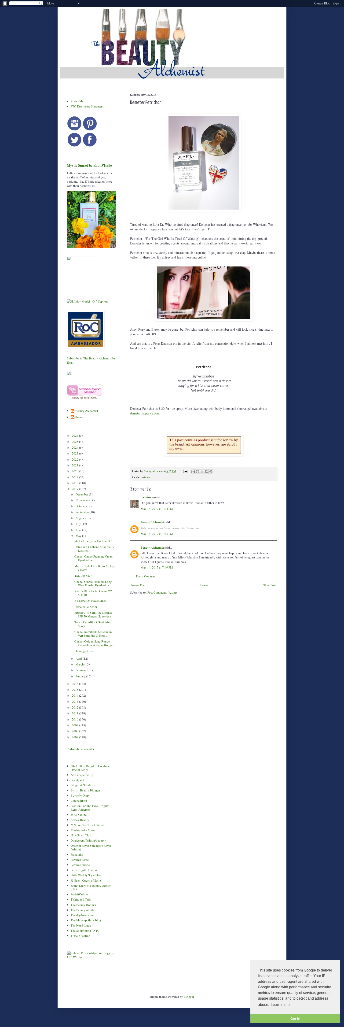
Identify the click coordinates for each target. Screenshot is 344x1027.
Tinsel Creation (80, 936)
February (82, 670)
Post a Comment (146, 576)
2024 (75, 447)
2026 (75, 435)
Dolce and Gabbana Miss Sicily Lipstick (94, 549)
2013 (75, 701)
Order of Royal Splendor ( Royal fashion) (91, 847)
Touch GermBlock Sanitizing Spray (92, 624)
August (80, 518)
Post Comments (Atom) (162, 592)
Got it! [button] (295, 1018)
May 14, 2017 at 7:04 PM (157, 508)
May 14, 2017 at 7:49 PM (157, 567)
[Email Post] (185, 471)
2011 (75, 713)
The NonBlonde (81, 925)
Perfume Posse (80, 859)
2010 (75, 719)
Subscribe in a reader (81, 749)
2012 (75, 707)
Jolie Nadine (79, 815)
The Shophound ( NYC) (85, 930)
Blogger (189, 996)
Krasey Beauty (80, 820)
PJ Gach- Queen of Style (86, 880)
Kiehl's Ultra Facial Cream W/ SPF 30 (93, 593)
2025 (75, 442)
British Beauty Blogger (85, 790)
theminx (146, 497)
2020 (75, 471)
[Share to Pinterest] (211, 471)
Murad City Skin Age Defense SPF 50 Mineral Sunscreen (93, 614)
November (82, 500)
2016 (75, 684)
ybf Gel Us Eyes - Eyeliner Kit (93, 541)
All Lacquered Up (82, 775)
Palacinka (77, 854)
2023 (75, 453)
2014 (75, 695)
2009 (75, 725)
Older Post (269, 585)
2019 (75, 477)
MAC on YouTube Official (87, 825)
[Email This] (193, 471)
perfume (145, 477)
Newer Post (138, 585)
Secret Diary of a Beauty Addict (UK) (91, 887)
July (79, 524)
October (81, 506)
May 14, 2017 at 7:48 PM (157, 534)
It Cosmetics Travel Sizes (90, 600)
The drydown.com (82, 915)
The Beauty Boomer (83, 905)
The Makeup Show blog (86, 920)
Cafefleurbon (79, 800)
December (82, 494)
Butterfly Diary (80, 795)
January (81, 676)
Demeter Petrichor (85, 607)
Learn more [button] (280, 1005)
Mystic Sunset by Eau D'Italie (89, 165)
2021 (75, 465)
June (79, 530)
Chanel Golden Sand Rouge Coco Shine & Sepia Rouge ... (94, 643)
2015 (75, 689)
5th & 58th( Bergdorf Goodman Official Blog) (90, 768)
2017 (75, 489)
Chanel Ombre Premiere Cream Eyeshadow (93, 558)
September (83, 512)
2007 (75, 737)
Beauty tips (77, 398)
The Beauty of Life (83, 910)
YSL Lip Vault (83, 575)
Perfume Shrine (80, 865)
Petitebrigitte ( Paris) (84, 870)
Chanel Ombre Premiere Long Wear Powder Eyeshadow (93, 583)
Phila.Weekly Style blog (86, 875)
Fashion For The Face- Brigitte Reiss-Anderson (90, 808)
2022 (75, 459)
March (80, 664)
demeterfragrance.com (145, 413)
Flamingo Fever (84, 651)
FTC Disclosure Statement (87, 106)
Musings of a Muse (83, 830)
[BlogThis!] (197, 471)
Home (204, 585)
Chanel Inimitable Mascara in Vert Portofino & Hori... (93, 634)
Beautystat (77, 780)
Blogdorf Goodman (83, 785)
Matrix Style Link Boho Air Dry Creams (94, 568)
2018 (75, 483)
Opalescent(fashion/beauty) (88, 840)
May (79, 536)
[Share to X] (202, 471)
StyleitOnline (79, 894)
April (79, 658)
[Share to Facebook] (206, 471)
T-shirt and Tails (81, 899)
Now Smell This (81, 835)
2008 (75, 731)
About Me (77, 101)
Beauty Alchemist (152, 522)
